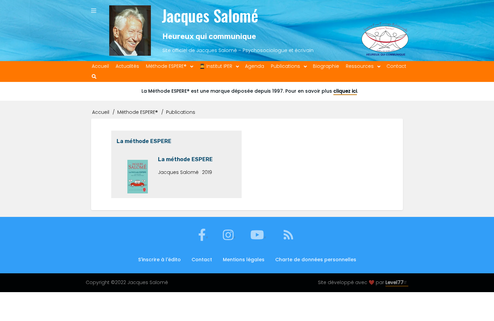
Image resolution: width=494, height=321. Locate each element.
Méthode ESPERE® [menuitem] (166, 66)
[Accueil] (130, 30)
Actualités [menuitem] (127, 66)
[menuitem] (94, 77)
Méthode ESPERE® (137, 112)
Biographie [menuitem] (326, 66)
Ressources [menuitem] (360, 66)
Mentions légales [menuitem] (243, 259)
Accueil (100, 112)
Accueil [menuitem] (100, 66)
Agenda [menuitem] (254, 66)
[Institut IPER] (385, 30)
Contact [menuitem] (396, 66)
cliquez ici (345, 91)
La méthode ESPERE (144, 141)
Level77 (394, 282)
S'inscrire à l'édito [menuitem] (159, 259)
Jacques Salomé (210, 15)
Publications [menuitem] (285, 66)
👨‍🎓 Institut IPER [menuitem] (215, 66)
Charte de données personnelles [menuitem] (315, 259)
